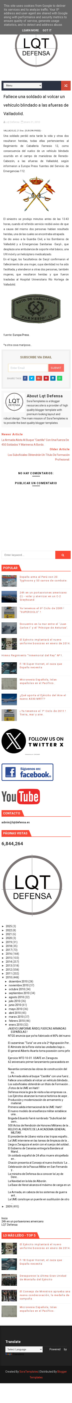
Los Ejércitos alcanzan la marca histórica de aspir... (38, 1096)
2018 (9, 946)
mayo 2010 (16, 1009)
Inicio (5, 1218)
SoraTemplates (28, 1371)
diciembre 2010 (18, 981)
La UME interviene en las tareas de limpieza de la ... (38, 1140)
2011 (9, 973)
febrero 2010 (17, 1020)
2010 (9, 977)
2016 (9, 953)
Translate (18, 1354)
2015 (9, 957)
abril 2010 (15, 1012)
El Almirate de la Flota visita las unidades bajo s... (37, 1047)
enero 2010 (16, 1024)
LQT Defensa (9, 1224)
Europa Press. (21, 334)
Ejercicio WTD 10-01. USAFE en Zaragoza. (33, 1058)
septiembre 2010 (19, 993)
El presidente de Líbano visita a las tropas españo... (38, 1136)
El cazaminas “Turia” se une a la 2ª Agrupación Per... (39, 1042)
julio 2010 (15, 1001)
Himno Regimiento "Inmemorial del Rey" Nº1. (32, 655)
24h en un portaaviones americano (23, 1221)
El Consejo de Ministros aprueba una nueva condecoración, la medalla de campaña (45, 1295)
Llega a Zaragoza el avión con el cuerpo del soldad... (39, 1144)
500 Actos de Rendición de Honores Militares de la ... (39, 1125)
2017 (9, 949)
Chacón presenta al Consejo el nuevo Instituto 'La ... (39, 1162)
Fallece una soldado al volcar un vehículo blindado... (38, 1080)
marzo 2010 (16, 1016)
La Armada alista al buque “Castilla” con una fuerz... (39, 1076)
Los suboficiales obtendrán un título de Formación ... (39, 1084)
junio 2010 (15, 1004)
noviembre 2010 (19, 985)
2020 (9, 938)
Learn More (30, 30)
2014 (9, 961)
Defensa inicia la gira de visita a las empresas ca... (38, 1092)
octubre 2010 (17, 989)
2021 (9, 934)
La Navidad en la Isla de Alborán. (27, 1181)
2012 (9, 969)
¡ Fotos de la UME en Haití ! (23, 1088)
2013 (9, 965)
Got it (47, 30)
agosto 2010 (17, 997)
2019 (9, 942)
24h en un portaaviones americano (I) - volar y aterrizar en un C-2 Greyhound (43, 596)
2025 (9, 926)
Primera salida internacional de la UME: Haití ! (35, 1107)
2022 (9, 930)
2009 (9, 1206)
